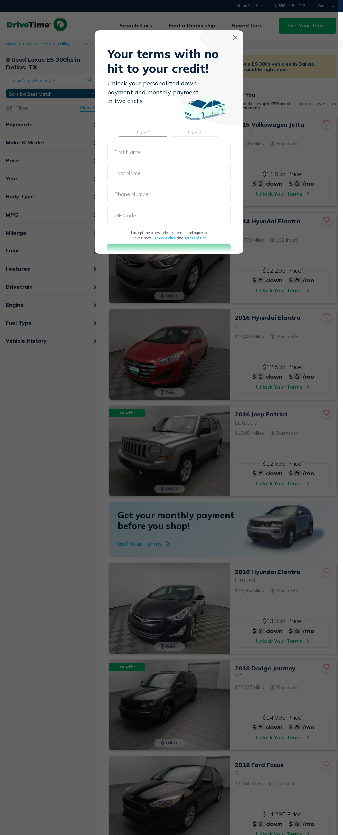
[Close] (235, 37)
